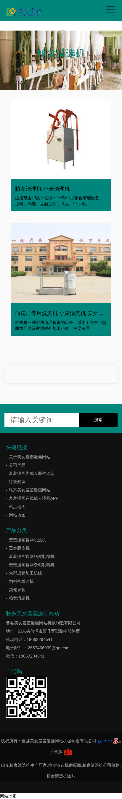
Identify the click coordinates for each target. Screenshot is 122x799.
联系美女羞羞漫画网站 (29, 490)
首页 (37, 67)
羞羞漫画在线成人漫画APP (33, 498)
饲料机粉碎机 (21, 581)
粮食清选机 (78, 67)
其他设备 (17, 589)
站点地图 (17, 506)
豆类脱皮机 (19, 548)
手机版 (56, 751)
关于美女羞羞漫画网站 (29, 456)
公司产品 (54, 67)
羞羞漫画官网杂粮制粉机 (31, 564)
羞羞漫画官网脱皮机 (27, 539)
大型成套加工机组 (25, 573)
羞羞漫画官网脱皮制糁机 (31, 556)
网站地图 (17, 514)
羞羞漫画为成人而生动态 (31, 473)
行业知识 (17, 481)
